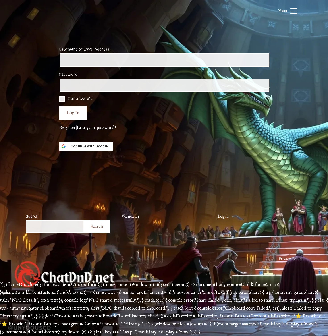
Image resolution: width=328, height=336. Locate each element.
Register (67, 128)
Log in (223, 216)
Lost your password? (96, 128)
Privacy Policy (290, 259)
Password (68, 74)
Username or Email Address (84, 49)
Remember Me (80, 99)
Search (32, 216)
